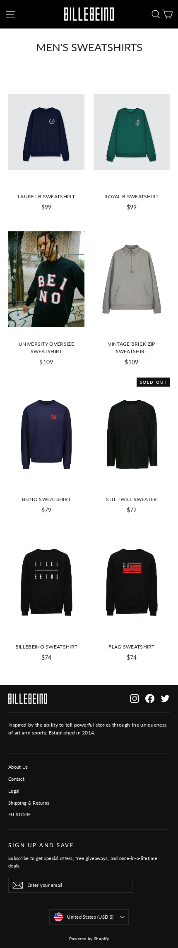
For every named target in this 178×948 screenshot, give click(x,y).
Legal (14, 791)
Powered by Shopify (89, 938)
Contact (16, 779)
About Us (18, 767)
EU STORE (19, 814)
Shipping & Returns (28, 802)
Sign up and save (41, 845)
